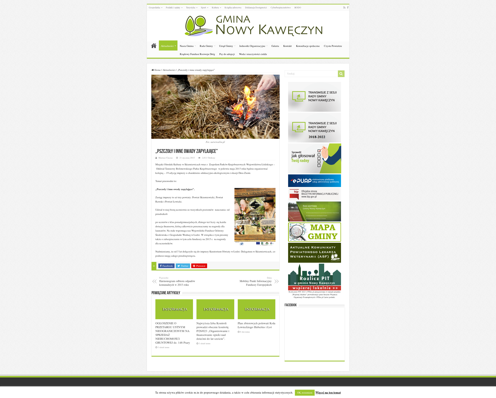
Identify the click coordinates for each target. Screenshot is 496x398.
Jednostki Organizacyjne (252, 46)
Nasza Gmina (187, 46)
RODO (297, 7)
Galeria (275, 46)
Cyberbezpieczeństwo (281, 7)
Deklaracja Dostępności (256, 7)
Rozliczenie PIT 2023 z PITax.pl (301, 291)
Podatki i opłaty (173, 7)
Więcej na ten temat (328, 392)
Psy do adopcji (227, 54)
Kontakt (287, 46)
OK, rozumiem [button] (304, 392)
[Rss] (344, 7)
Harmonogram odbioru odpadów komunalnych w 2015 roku (177, 281)
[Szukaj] (341, 73)
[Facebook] (348, 7)
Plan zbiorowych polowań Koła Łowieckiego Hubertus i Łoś (256, 325)
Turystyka (190, 7)
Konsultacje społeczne (308, 46)
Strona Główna (154, 45)
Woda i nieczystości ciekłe (253, 54)
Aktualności (167, 46)
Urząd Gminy (226, 46)
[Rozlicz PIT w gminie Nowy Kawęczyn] (314, 276)
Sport (203, 7)
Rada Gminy (206, 46)
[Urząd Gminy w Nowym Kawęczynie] (248, 25)
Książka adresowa (233, 7)
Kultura (215, 7)
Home (157, 70)
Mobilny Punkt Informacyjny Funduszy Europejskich (256, 281)
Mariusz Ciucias (165, 157)
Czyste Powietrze (333, 46)
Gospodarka (154, 7)
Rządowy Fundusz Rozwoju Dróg (197, 54)
